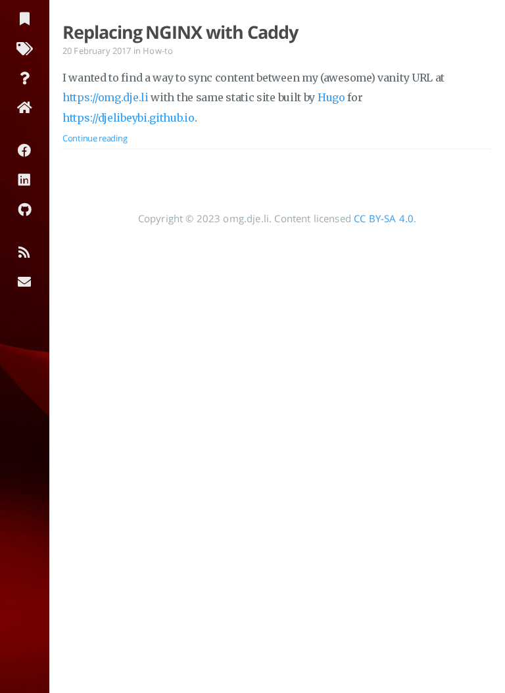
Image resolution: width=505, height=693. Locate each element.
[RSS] (24, 251)
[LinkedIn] (24, 179)
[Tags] (24, 47)
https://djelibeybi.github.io (128, 117)
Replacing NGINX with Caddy (179, 32)
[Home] (24, 107)
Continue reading (94, 138)
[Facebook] (24, 149)
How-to (158, 51)
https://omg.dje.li (105, 97)
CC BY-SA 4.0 (384, 218)
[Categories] (24, 18)
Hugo (331, 97)
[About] (24, 77)
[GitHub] (24, 209)
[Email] (24, 281)
